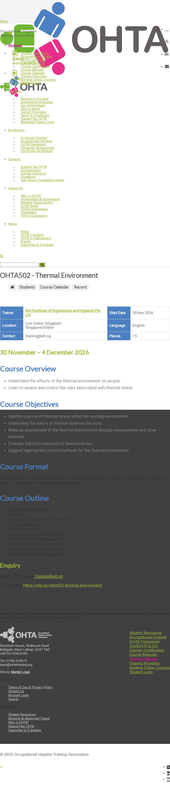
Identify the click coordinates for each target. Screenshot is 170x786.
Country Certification (146, 650)
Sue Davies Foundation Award (42, 180)
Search (13, 699)
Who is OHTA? (18, 722)
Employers (16, 130)
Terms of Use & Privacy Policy (30, 687)
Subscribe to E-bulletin (37, 245)
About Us (15, 188)
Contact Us (16, 691)
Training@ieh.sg (48, 576)
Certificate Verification (37, 151)
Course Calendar (143, 659)
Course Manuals (143, 654)
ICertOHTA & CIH (143, 646)
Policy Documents (34, 216)
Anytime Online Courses (149, 667)
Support (14, 159)
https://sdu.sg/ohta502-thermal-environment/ (63, 585)
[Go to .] (12, 287)
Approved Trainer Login (37, 122)
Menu (4, 21)
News (12, 224)
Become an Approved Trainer (29, 718)
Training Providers (144, 663)
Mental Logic (20, 672)
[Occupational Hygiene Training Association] (85, 74)
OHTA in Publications (36, 238)
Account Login (18, 695)
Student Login (31, 83)
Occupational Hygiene (148, 637)
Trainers (14, 91)
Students (15, 45)
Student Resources (145, 633)
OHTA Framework (144, 641)
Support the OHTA (21, 726)
